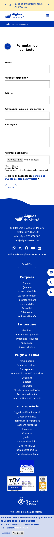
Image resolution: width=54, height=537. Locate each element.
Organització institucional (27, 412)
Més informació (21, 528)
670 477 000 (33, 236)
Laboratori (27, 385)
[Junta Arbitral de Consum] (43, 484)
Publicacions (27, 312)
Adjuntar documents (16, 152)
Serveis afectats (27, 347)
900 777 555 (39, 254)
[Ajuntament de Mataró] (27, 501)
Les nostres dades (27, 295)
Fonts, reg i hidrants (27, 365)
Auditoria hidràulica (27, 424)
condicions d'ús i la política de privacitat (25, 177)
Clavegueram (27, 369)
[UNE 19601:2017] (27, 467)
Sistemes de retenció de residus (27, 373)
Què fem (27, 287)
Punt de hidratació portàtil (27, 398)
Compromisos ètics (27, 441)
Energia (27, 381)
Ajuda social (27, 343)
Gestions (27, 330)
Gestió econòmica (27, 416)
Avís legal (15, 511)
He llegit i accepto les (25, 177)
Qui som (27, 283)
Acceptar (6, 533)
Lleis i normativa (27, 445)
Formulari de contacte (27, 454)
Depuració (27, 377)
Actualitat (27, 308)
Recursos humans (27, 299)
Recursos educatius (27, 394)
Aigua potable (27, 360)
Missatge (10, 124)
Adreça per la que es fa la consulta (24, 109)
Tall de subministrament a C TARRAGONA (28, 5)
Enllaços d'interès (27, 316)
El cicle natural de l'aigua (27, 390)
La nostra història (27, 291)
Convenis (27, 433)
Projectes (27, 429)
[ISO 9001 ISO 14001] (21, 484)
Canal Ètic (27, 264)
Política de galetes (32, 511)
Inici (7, 24)
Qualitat (27, 437)
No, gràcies (18, 533)
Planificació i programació (27, 420)
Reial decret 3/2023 (27, 449)
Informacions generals (27, 334)
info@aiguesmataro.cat (27, 240)
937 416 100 (32, 232)
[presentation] (5, 5)
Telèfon (9, 93)
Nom (7, 62)
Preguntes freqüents (27, 338)
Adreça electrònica (15, 77)
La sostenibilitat (27, 304)
